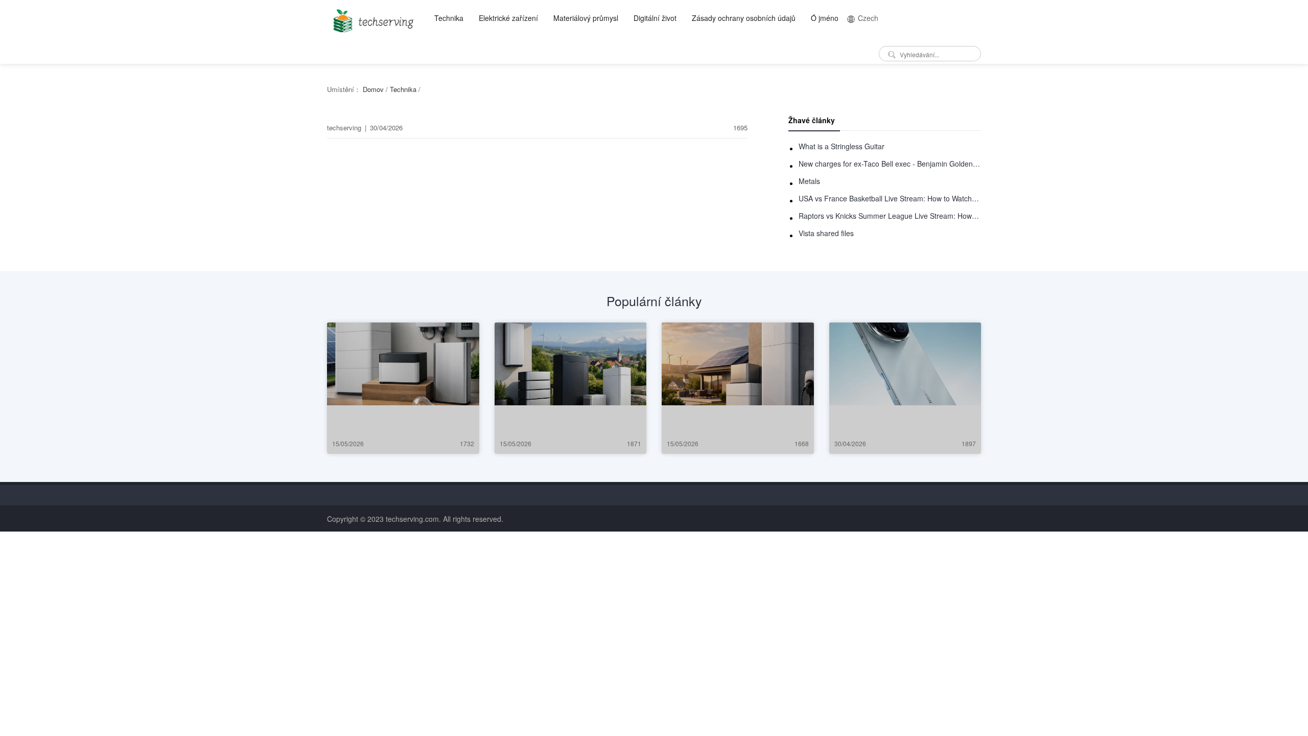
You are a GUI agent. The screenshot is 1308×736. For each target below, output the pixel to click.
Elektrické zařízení (508, 18)
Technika (448, 18)
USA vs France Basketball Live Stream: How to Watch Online (890, 198)
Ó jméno (824, 18)
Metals (809, 181)
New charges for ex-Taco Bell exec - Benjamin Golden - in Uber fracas (890, 163)
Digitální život (655, 18)
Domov (373, 89)
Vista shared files (826, 233)
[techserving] (371, 17)
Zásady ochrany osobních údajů (744, 18)
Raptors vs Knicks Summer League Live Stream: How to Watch (890, 216)
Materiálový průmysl (585, 18)
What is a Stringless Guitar (841, 146)
